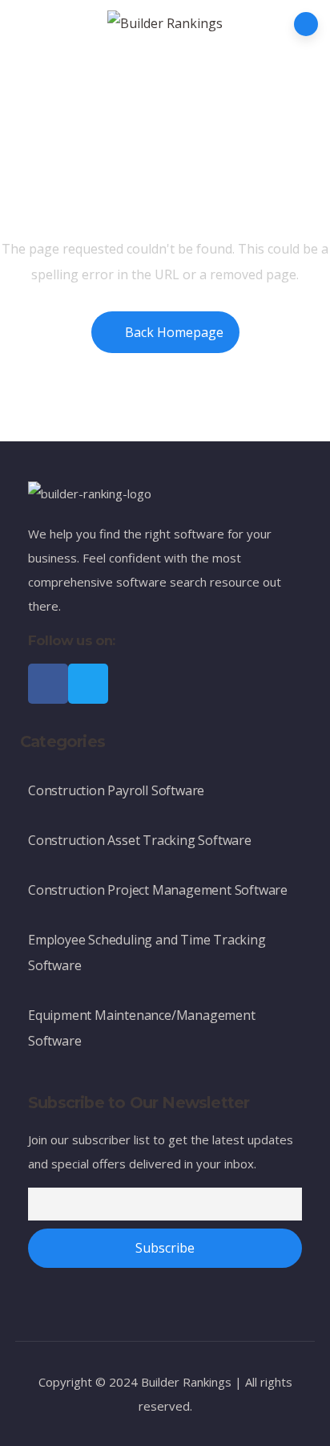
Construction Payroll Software (116, 790)
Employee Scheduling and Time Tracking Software (147, 952)
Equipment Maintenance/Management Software (142, 1028)
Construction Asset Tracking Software (140, 840)
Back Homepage (174, 332)
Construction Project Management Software (158, 890)
